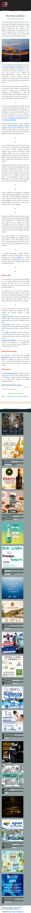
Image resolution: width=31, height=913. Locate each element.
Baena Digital (8, 907)
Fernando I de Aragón (10, 120)
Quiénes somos (17, 907)
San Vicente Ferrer (21, 118)
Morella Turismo (17, 385)
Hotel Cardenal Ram (9, 373)
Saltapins (19, 257)
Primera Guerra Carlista (15, 125)
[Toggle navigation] (27, 3)
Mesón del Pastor (8, 316)
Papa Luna (13, 118)
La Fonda (5, 332)
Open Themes (12, 911)
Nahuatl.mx (20, 911)
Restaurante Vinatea (9, 340)
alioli (25, 181)
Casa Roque (6, 324)
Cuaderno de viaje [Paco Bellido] (19, 396)
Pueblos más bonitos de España (13, 67)
